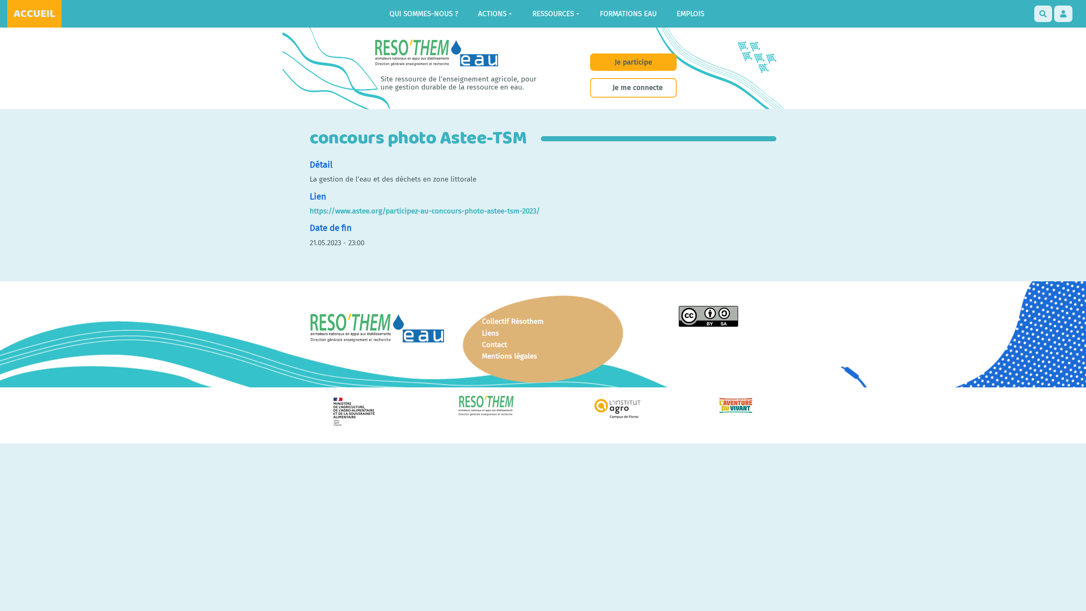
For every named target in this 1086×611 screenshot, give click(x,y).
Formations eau (628, 13)
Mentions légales (509, 356)
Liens (490, 333)
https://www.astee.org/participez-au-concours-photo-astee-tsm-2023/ (425, 211)
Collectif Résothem (513, 321)
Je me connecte (638, 87)
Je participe (633, 62)
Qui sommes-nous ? (423, 13)
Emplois (690, 13)
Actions (492, 13)
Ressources (553, 13)
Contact (494, 344)
